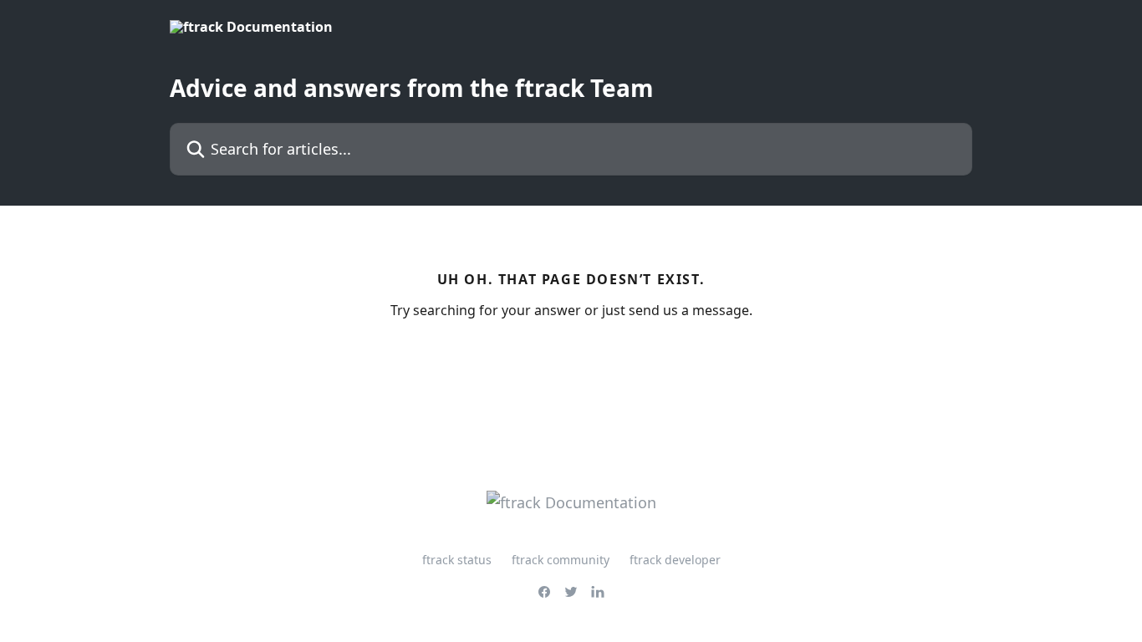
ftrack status (457, 560)
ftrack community (560, 560)
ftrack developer (675, 560)
